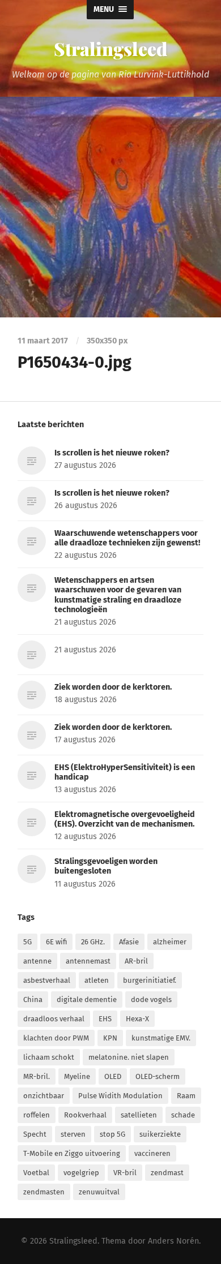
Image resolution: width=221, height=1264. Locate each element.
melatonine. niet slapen (128, 1057)
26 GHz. (93, 942)
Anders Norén (173, 1241)
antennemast (88, 961)
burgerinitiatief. (149, 980)
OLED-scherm (157, 1076)
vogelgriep (81, 1172)
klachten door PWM (56, 1038)
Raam (186, 1095)
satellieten (139, 1115)
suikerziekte (160, 1134)
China (32, 999)
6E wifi (56, 942)
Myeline (77, 1076)
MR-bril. (36, 1076)
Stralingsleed (110, 48)
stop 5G (112, 1134)
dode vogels (151, 999)
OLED (112, 1076)
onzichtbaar (43, 1095)
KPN (110, 1038)
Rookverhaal (85, 1115)
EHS (105, 1018)
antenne (37, 961)
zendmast (167, 1172)
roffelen (36, 1115)
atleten (96, 980)
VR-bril (125, 1172)
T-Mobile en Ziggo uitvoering (71, 1153)
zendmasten (44, 1192)
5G (27, 942)
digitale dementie (87, 999)
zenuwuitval (99, 1192)
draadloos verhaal (53, 1018)
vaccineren (152, 1153)
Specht (34, 1134)
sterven (73, 1134)
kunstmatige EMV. (160, 1038)
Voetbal (36, 1172)
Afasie (129, 942)
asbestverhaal (46, 980)
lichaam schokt (48, 1057)
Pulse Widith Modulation (120, 1095)
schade (183, 1115)
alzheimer (169, 942)
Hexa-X (137, 1018)
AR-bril (136, 961)
